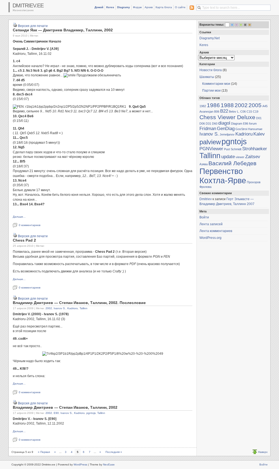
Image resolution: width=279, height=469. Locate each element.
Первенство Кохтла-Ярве (222, 176)
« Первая (44, 451)
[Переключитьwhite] (227, 25)
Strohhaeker (254, 148)
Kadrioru (72, 308)
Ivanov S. (60, 308)
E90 (56, 412)
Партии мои (211, 90)
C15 (249, 111)
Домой (99, 7)
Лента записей (211, 224)
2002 (49, 308)
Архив (149, 7)
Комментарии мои (216, 84)
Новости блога (210, 70)
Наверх (263, 451)
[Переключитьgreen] (241, 25)
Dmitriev (205, 199)
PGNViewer (211, 148)
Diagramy (123, 7)
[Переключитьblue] (232, 25)
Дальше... (19, 216)
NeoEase (109, 464)
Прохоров (253, 182)
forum (253, 123)
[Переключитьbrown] (249, 25)
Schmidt (236, 149)
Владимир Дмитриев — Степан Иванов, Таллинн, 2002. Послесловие (79, 302)
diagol (224, 123)
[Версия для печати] (15, 26)
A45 (265, 106)
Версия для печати (33, 26)
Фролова (205, 186)
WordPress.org (210, 238)
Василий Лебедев (232, 163)
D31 (208, 123)
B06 (216, 111)
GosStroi (241, 129)
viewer (240, 157)
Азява (203, 164)
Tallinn (83, 308)
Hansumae (255, 129)
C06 (243, 111)
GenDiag (226, 128)
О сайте (180, 7)
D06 (202, 123)
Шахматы (206, 77)
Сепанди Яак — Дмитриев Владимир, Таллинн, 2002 (63, 30)
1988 (227, 105)
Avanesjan (206, 111)
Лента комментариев (215, 231)
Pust (227, 149)
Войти (204, 217)
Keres (110, 7)
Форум (137, 7)
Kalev (259, 134)
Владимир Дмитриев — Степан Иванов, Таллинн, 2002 (65, 407)
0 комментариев (29, 225)
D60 (214, 123)
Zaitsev (252, 156)
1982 (202, 106)
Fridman (207, 128)
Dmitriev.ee (28, 5)
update (228, 156)
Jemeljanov (227, 134)
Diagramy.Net (209, 38)
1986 (213, 105)
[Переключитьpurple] (236, 25)
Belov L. (234, 111)
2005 (255, 105)
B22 (224, 111)
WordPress (80, 464)
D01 (259, 118)
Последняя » (113, 451)
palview (210, 142)
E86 (245, 123)
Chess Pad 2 (24, 240)
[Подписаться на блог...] (190, 7)
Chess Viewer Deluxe (227, 117)
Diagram (236, 123)
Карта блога (164, 7)
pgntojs (91, 412)
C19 (255, 111)
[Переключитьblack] (245, 25)
